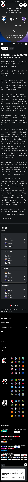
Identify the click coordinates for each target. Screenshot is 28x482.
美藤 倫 (24, 141)
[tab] (6, 44)
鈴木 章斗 (5, 197)
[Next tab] (26, 44)
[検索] (25, 5)
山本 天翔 (23, 134)
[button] (21, 5)
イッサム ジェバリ (16, 108)
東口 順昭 (18, 167)
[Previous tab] (2, 44)
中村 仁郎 (3, 153)
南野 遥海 (12, 200)
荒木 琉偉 (21, 165)
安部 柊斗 (14, 106)
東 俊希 (19, 25)
